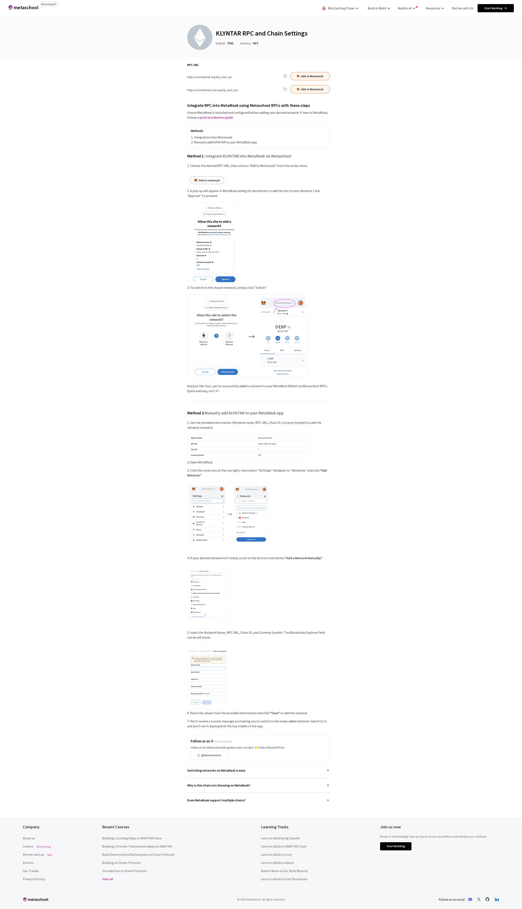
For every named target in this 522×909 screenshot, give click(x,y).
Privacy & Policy (34, 879)
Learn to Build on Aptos (277, 863)
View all (107, 879)
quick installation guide (216, 117)
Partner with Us (462, 8)
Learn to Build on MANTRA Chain (283, 846)
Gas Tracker (31, 871)
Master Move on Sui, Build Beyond (284, 871)
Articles (28, 863)
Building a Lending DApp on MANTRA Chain (132, 838)
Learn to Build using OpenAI (280, 838)
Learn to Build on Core (276, 854)
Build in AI (405, 8)
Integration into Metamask (213, 137)
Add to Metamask (312, 76)
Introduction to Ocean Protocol (124, 871)
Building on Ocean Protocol (121, 863)
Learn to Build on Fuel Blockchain (284, 879)
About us (29, 838)
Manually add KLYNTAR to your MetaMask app (225, 142)
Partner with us (37, 854)
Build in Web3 (377, 8)
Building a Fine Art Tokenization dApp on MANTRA (137, 846)
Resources (433, 8)
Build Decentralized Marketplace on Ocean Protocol (138, 854)
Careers (37, 846)
